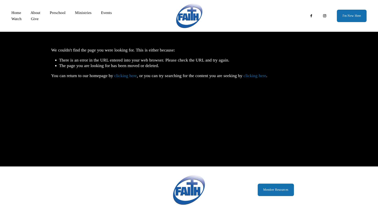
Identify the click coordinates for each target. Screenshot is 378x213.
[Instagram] (325, 16)
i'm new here (352, 16)
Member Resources (275, 190)
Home (16, 12)
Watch (16, 19)
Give (35, 19)
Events (106, 12)
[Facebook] (311, 16)
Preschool (58, 12)
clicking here (125, 75)
